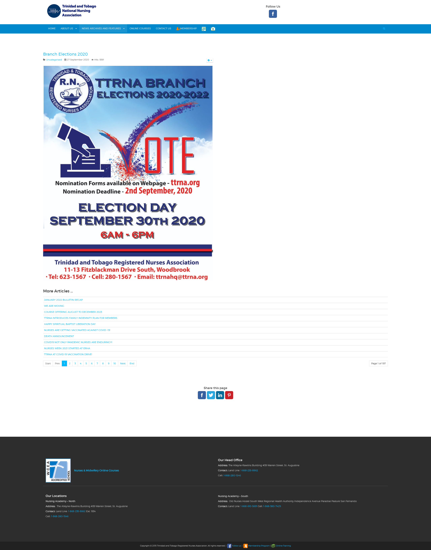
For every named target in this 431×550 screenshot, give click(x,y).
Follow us (236, 545)
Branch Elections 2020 (65, 54)
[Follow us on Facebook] (273, 14)
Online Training (283, 545)
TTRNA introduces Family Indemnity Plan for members (80, 317)
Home (52, 28)
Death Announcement (59, 336)
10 (114, 363)
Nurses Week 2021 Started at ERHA (67, 348)
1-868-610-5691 (249, 506)
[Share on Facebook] (202, 395)
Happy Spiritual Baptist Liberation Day (70, 324)
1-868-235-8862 (249, 470)
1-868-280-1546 (232, 475)
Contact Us (163, 28)
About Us (67, 28)
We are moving (54, 305)
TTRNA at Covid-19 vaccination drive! (68, 354)
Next (122, 363)
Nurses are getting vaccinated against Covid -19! (77, 330)
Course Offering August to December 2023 (73, 311)
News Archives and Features (102, 28)
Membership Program (259, 545)
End (132, 363)
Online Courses (140, 28)
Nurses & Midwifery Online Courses (96, 470)
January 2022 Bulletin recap (63, 299)
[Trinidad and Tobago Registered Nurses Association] (71, 11)
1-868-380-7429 (272, 506)
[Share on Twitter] (211, 395)
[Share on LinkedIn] (220, 395)
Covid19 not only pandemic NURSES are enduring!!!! (78, 342)
